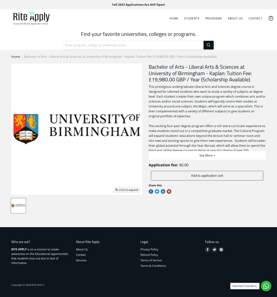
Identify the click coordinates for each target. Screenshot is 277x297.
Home (173, 18)
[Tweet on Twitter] (157, 191)
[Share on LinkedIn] (163, 191)
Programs (213, 18)
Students (192, 18)
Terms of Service (151, 260)
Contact (255, 18)
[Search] (209, 45)
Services (81, 260)
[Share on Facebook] (151, 191)
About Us (235, 18)
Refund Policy (149, 255)
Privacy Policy (149, 249)
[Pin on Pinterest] (169, 191)
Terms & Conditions (153, 266)
